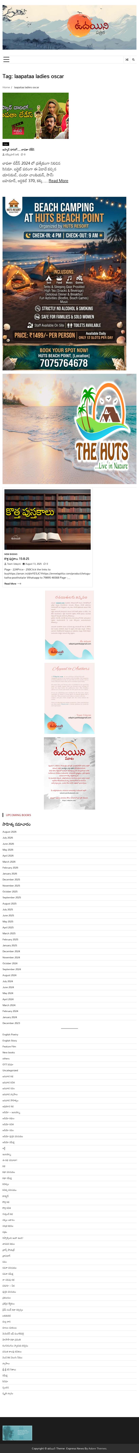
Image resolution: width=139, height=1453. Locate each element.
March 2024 (9, 1005)
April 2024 (8, 999)
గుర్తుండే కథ (8, 1214)
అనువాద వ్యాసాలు (10, 1094)
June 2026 (8, 843)
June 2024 (8, 987)
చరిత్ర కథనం (8, 1226)
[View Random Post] (127, 59)
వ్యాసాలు (6, 1363)
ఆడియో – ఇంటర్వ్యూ (11, 1112)
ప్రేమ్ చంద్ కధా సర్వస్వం (13, 1309)
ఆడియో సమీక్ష (8, 1142)
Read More (58, 180)
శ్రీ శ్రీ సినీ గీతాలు (9, 1369)
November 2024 (11, 957)
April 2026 (8, 855)
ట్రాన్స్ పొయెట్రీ (9, 1250)
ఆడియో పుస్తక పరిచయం (13, 1136)
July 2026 (8, 837)
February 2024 (10, 1011)
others (6, 1058)
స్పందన (6, 1387)
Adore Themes (97, 1448)
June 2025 (8, 915)
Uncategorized (10, 1070)
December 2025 (11, 879)
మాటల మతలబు (10, 1327)
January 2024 (10, 1017)
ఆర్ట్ (4, 1148)
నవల (5, 1261)
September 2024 (12, 969)
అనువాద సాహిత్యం (10, 1100)
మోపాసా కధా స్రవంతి (12, 1339)
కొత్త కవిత (7, 1208)
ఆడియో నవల (8, 1130)
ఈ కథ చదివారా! (10, 1160)
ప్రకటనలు (7, 1297)
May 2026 (8, 849)
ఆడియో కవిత (8, 1124)
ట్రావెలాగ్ (6, 1255)
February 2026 (10, 867)
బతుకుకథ (7, 1315)
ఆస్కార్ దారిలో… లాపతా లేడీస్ (18, 149)
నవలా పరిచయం (10, 1267)
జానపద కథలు (9, 1243)
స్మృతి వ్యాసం (8, 1393)
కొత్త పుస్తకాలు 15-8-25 (16, 558)
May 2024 (8, 993)
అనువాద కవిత (9, 1082)
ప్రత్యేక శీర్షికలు (9, 1303)
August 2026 (9, 831)
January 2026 (10, 873)
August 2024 (9, 975)
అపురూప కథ (8, 1106)
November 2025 (11, 885)
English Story (10, 1040)
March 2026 (9, 861)
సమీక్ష (5, 1375)
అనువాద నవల (9, 1088)
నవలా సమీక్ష (8, 1273)
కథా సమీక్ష (7, 1178)
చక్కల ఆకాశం (9, 1220)
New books (10, 554)
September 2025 (12, 897)
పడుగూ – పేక (9, 1285)
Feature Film (9, 1046)
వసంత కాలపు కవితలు (12, 1351)
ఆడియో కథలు (9, 1118)
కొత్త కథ (6, 1202)
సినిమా (5, 1381)
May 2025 (8, 921)
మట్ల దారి (7, 1321)
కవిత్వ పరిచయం (10, 1190)
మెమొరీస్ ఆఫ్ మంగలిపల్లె (13, 1333)
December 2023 (11, 1023)
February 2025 (10, 939)
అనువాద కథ (8, 1076)
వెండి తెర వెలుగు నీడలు (12, 1357)
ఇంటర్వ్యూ (7, 1154)
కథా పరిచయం (9, 1172)
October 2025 (10, 891)
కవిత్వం (6, 1184)
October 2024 (10, 963)
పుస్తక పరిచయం (9, 1291)
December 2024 (11, 951)
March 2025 (9, 933)
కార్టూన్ (6, 1196)
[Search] (133, 59)
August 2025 (9, 903)
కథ (4, 1166)
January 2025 (10, 945)
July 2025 (8, 909)
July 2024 (8, 981)
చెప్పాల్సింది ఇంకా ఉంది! (13, 1238)
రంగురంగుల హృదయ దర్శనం (15, 1345)
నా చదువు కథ (9, 1279)
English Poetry (10, 1034)
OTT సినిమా (8, 1064)
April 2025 (8, 927)
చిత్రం (6, 144)
